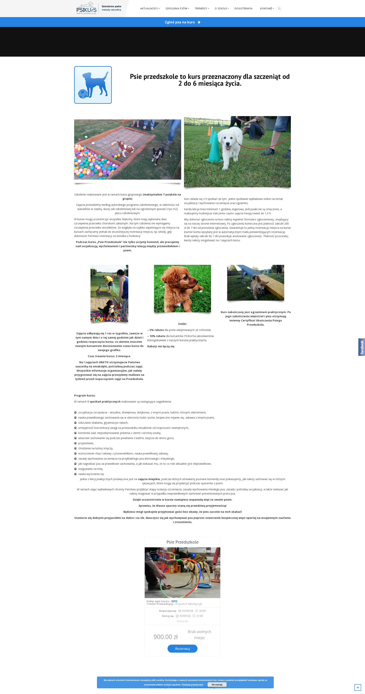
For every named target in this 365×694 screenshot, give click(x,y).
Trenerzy (201, 8)
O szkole (221, 8)
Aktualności (149, 8)
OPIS (174, 601)
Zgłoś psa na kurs (180, 22)
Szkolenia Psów (176, 8)
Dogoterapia (244, 8)
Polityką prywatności (192, 684)
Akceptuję (217, 684)
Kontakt (266, 8)
